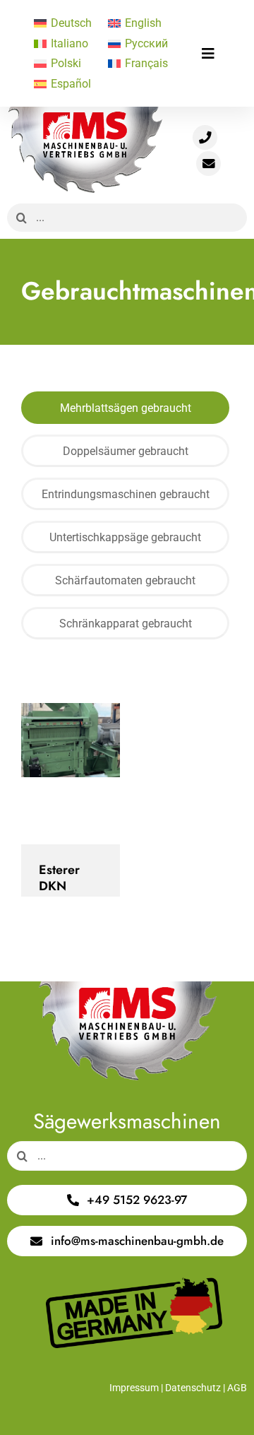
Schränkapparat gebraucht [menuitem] (125, 623)
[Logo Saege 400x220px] (85, 112)
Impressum (134, 1387)
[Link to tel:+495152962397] (205, 137)
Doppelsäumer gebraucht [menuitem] (125, 451)
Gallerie (83, 773)
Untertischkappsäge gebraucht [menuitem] (125, 537)
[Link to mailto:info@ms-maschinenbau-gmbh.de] (208, 163)
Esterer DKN (58, 773)
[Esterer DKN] (70, 773)
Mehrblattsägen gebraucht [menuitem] (125, 408)
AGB (237, 1387)
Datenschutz (193, 1387)
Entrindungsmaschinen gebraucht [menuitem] (126, 494)
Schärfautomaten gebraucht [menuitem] (125, 580)
